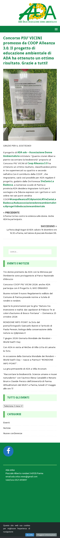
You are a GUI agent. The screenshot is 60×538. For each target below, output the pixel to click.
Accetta (30, 535)
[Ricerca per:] (30, 252)
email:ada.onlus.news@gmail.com (21, 476)
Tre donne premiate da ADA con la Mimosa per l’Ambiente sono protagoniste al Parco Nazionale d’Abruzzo (28, 275)
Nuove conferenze (12, 433)
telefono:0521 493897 (16, 480)
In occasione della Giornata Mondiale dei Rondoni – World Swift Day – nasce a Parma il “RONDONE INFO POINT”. (29, 359)
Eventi (6, 422)
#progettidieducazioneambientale (25, 206)
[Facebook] (8, 451)
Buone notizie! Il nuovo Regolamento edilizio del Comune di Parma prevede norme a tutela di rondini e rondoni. (28, 297)
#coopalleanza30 (20, 199)
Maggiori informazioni (46, 535)
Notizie (7, 428)
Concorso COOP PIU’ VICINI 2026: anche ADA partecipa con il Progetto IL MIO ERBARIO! (26, 286)
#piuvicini (35, 199)
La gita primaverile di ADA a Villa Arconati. (25, 368)
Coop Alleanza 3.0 (38, 163)
